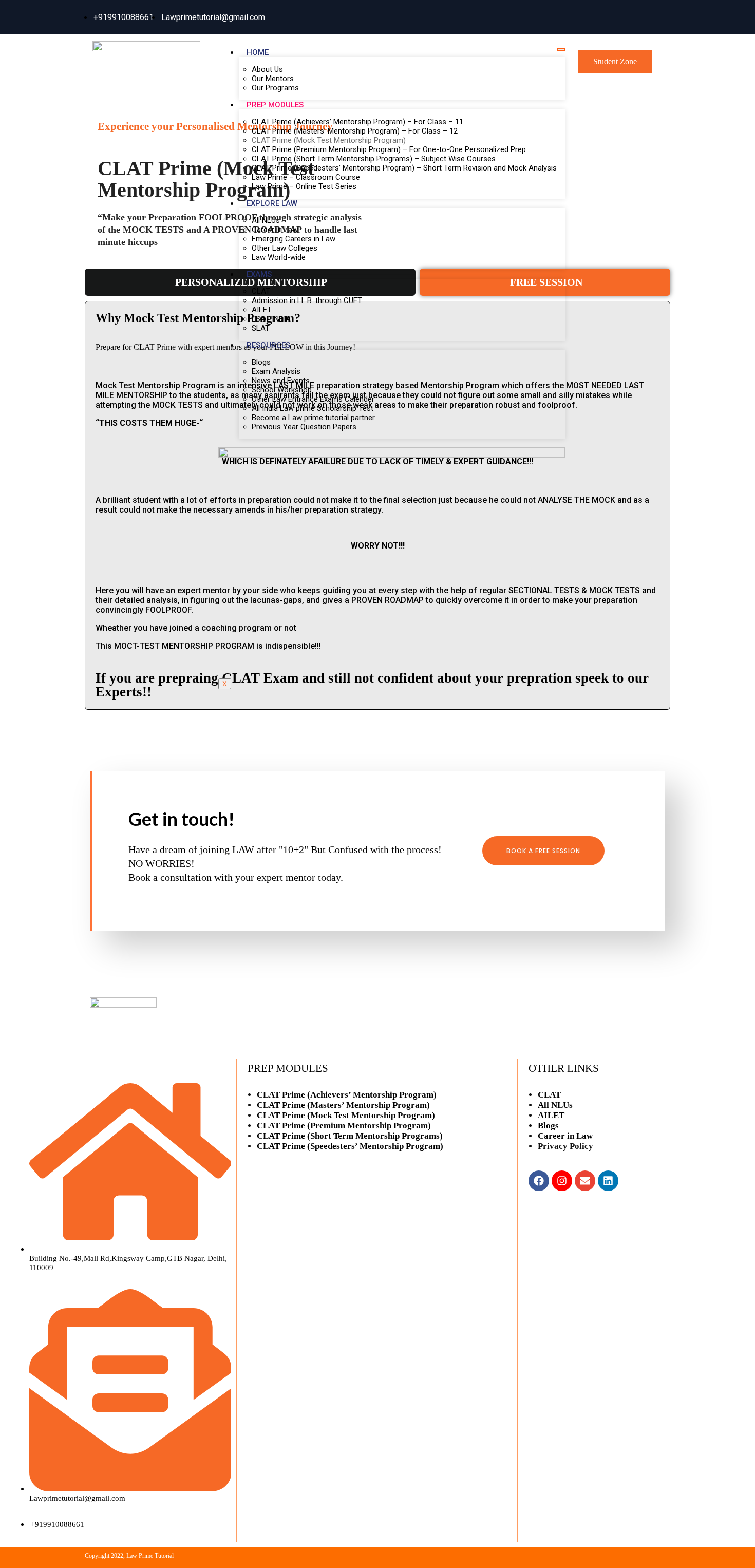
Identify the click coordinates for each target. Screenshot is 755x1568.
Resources (268, 345)
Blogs (261, 362)
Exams (259, 274)
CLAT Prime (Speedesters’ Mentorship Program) (350, 1146)
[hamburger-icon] (561, 49)
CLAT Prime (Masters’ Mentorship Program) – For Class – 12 (355, 131)
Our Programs (275, 87)
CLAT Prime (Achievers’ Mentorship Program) (347, 1095)
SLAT (261, 328)
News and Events (281, 380)
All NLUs (266, 220)
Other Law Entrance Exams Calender (313, 399)
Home (258, 52)
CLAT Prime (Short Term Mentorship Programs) (350, 1136)
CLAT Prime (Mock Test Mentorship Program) (329, 140)
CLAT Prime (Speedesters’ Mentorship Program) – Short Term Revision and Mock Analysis (404, 168)
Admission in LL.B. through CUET (307, 300)
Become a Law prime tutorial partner (313, 417)
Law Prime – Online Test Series (304, 186)
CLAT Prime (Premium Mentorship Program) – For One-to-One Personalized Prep (389, 149)
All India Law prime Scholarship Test (312, 408)
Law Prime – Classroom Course (306, 177)
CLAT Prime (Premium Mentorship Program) (344, 1125)
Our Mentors (273, 78)
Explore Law (272, 203)
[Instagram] (562, 1180)
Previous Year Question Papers (304, 426)
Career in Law (275, 229)
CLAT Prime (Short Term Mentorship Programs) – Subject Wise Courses (374, 158)
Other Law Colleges (284, 248)
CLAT (261, 291)
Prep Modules (275, 104)
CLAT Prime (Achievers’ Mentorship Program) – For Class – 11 (357, 121)
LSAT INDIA (271, 319)
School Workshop (282, 389)
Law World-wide (279, 257)
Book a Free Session (543, 850)
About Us (267, 69)
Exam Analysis (276, 371)
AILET (262, 309)
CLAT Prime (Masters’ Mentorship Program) (343, 1105)
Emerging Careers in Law (293, 238)
